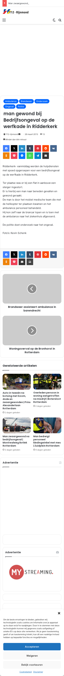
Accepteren (32, 646)
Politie (21, 106)
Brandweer (26, 101)
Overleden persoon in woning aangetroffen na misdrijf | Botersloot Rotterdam (47, 397)
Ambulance (11, 101)
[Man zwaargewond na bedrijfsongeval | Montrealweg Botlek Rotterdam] (17, 425)
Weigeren (32, 655)
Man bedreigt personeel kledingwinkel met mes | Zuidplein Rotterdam (47, 441)
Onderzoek (42, 101)
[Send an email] (19, 134)
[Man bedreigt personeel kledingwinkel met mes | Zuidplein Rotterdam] (47, 425)
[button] (59, 613)
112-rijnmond (12, 134)
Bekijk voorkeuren (32, 664)
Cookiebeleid (26, 672)
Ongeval (9, 106)
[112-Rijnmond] (15, 11)
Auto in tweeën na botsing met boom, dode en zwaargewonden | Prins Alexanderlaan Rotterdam (17, 400)
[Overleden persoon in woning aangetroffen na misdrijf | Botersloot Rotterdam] (47, 382)
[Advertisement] (32, 59)
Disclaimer (38, 672)
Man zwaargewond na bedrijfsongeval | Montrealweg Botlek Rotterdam (16, 441)
